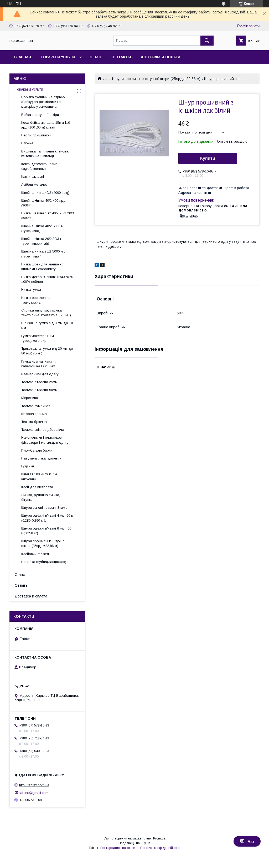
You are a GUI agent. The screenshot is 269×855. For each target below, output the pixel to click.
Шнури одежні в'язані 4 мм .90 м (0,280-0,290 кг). (47, 517)
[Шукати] (207, 41)
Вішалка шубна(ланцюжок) (43, 562)
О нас (95, 57)
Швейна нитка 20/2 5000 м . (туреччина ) (43, 253)
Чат (251, 841)
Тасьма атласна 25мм (39, 382)
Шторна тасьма (34, 414)
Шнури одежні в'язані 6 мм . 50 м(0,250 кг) (46, 530)
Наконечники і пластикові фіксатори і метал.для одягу (45, 440)
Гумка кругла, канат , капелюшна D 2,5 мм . (39, 363)
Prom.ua (159, 838)
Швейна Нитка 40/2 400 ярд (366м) (43, 203)
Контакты (121, 57)
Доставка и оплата (160, 57)
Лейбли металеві (34, 184)
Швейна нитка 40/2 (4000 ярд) (45, 193)
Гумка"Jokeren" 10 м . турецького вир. (38, 338)
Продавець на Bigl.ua (134, 843)
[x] (102, 266)
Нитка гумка (31, 289)
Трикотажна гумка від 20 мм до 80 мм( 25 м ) (47, 351)
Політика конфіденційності (160, 848)
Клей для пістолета (37, 487)
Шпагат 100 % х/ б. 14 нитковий (39, 476)
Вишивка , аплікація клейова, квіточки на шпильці (45, 153)
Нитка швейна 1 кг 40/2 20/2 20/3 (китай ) (47, 215)
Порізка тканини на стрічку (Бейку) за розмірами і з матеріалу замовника (43, 101)
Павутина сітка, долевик (41, 458)
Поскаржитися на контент (119, 848)
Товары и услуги (57, 57)
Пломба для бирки (36, 450)
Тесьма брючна (34, 422)
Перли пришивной (36, 135)
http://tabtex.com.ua (34, 785)
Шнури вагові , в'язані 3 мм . (44, 508)
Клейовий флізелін (36, 554)
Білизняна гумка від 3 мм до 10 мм (47, 325)
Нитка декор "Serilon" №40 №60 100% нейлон (47, 279)
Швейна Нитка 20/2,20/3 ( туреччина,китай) (41, 241)
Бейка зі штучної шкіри (40, 115)
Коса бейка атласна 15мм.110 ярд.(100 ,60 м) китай (45, 125)
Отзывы (21, 585)
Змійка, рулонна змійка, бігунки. (40, 497)
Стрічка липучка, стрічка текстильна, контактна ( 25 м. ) (46, 312)
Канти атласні (32, 177)
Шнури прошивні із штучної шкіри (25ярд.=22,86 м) (156, 79)
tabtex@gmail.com (34, 792)
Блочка (27, 143)
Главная (22, 57)
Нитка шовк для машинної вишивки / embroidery (43, 266)
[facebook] (97, 266)
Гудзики (27, 466)
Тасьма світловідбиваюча (42, 430)
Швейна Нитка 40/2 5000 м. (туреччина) (42, 228)
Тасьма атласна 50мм (39, 390)
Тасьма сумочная (35, 406)
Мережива (29, 398)
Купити (207, 158)
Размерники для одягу (40, 374)
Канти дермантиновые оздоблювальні (39, 166)
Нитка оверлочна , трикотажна (36, 300)
